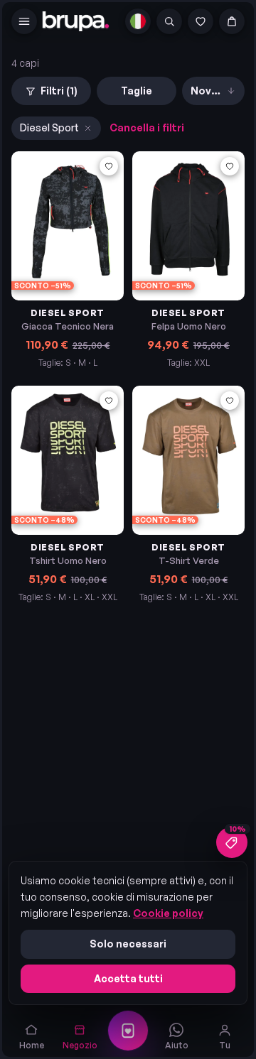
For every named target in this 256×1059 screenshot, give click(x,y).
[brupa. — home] (75, 21)
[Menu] (24, 21)
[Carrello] (232, 21)
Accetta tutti (128, 978)
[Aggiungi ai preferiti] (109, 166)
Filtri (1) (59, 91)
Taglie (136, 91)
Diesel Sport (49, 127)
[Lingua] (138, 21)
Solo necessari (128, 944)
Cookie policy (168, 913)
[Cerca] (169, 21)
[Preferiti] (200, 21)
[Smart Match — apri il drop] (128, 1030)
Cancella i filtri (147, 127)
